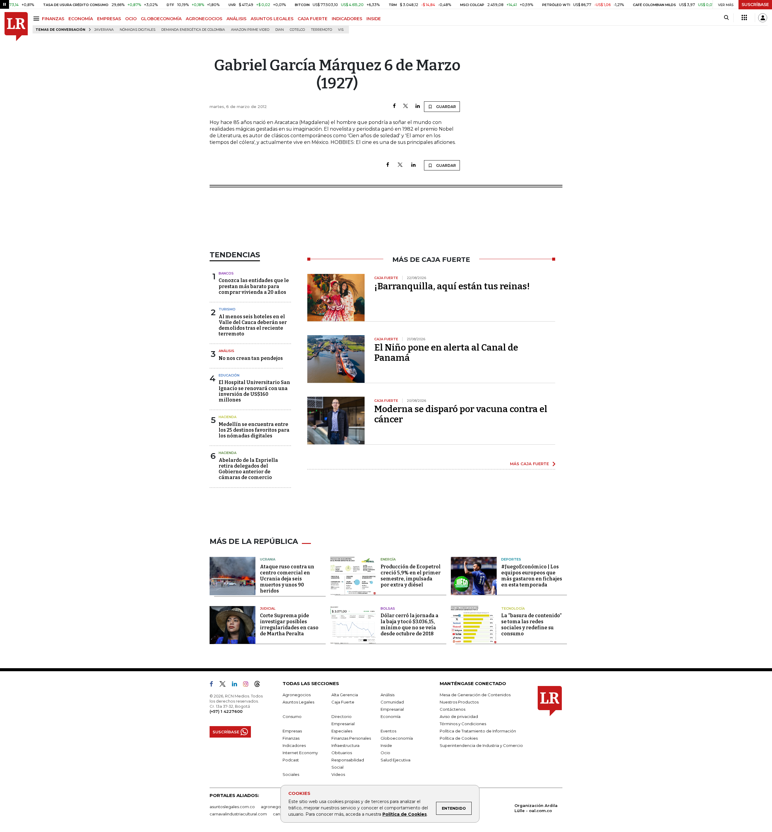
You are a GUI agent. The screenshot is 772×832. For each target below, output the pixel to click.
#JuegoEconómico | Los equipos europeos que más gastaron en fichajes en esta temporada (531, 576)
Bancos (226, 273)
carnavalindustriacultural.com (238, 813)
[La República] (16, 26)
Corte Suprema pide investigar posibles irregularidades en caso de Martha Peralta (289, 625)
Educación (229, 375)
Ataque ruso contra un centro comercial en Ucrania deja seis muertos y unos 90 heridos (287, 579)
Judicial (267, 608)
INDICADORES (347, 18)
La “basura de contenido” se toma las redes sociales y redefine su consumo (531, 625)
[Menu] (37, 18)
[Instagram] (248, 685)
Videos (338, 774)
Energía (388, 559)
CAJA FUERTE (312, 18)
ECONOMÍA (80, 18)
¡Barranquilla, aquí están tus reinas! (452, 286)
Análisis (226, 351)
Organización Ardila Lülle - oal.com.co (536, 808)
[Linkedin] (418, 106)
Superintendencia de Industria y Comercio (481, 745)
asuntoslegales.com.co (232, 806)
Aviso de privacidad (459, 716)
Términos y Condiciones (463, 723)
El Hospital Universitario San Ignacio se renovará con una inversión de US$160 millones (254, 391)
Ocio (385, 752)
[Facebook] (394, 106)
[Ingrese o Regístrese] (762, 17)
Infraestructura (345, 745)
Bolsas (388, 608)
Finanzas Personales (351, 738)
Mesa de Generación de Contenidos (475, 694)
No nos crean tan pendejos (251, 358)
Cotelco (297, 30)
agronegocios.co (278, 806)
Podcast (291, 759)
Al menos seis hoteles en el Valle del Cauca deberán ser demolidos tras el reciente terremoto (253, 325)
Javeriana (104, 30)
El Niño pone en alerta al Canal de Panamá (446, 352)
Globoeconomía (397, 738)
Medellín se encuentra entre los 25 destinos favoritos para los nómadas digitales (254, 430)
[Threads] (259, 685)
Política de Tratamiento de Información (478, 731)
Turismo (227, 309)
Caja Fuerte (342, 702)
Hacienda (227, 417)
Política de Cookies (404, 814)
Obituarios (341, 752)
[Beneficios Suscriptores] (744, 17)
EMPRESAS (109, 18)
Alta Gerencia (344, 694)
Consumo (292, 716)
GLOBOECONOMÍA (161, 18)
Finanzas (291, 738)
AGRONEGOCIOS (204, 18)
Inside (386, 745)
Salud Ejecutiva (395, 759)
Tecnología (513, 608)
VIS (340, 30)
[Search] (726, 18)
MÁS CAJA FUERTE (529, 463)
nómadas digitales (137, 30)
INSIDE (373, 18)
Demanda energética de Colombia (193, 30)
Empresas (292, 731)
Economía (390, 716)
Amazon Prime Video (250, 30)
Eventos (388, 731)
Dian (279, 30)
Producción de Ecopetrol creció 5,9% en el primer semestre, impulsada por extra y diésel (411, 576)
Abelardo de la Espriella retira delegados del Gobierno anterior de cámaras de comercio (248, 469)
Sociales (291, 774)
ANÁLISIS (236, 18)
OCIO (131, 18)
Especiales (341, 731)
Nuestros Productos (459, 702)
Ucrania (267, 559)
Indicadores (294, 745)
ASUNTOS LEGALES (272, 18)
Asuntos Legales (298, 702)
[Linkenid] (237, 685)
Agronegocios (297, 694)
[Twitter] (405, 106)
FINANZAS (53, 18)
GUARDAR (445, 106)
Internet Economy (300, 752)
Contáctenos (452, 709)
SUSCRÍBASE (755, 4)
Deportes (511, 559)
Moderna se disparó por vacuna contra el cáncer (460, 414)
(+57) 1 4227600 (226, 711)
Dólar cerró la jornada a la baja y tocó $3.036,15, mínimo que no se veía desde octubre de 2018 (409, 625)
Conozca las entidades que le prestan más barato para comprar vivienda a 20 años (254, 286)
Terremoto (321, 30)
